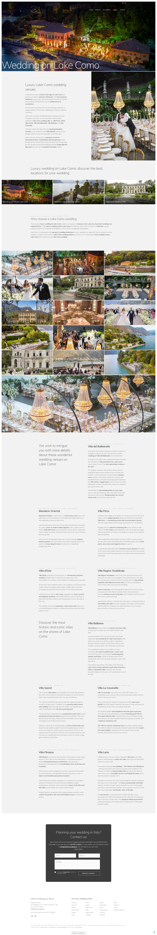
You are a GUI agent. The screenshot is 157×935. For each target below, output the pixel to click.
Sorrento (102, 912)
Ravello (74, 912)
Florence (74, 905)
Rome (87, 902)
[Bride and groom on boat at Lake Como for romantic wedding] (129, 263)
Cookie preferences (62, 927)
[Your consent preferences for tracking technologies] (154, 932)
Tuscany (74, 902)
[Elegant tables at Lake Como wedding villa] (78, 312)
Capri (73, 915)
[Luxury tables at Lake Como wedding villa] (27, 263)
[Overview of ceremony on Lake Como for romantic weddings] (129, 362)
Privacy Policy (66, 872)
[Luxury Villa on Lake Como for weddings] (129, 337)
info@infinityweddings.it (68, 847)
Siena (101, 907)
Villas (115, 902)
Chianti (74, 907)
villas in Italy (37, 99)
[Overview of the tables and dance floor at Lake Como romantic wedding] (129, 288)
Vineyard (116, 905)
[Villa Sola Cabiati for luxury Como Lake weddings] (27, 312)
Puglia (87, 905)
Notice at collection (78, 933)
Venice (102, 902)
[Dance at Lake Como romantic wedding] (78, 337)
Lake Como (89, 907)
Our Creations (106, 10)
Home (91, 10)
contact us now (88, 873)
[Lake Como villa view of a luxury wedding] (27, 362)
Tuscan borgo (104, 910)
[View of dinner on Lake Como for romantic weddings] (78, 263)
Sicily (87, 910)
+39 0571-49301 (76, 844)
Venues (115, 10)
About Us (97, 10)
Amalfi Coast (75, 910)
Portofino (88, 915)
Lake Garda (103, 905)
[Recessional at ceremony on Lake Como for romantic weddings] (129, 312)
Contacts (122, 10)
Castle (116, 907)
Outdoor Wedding (119, 910)
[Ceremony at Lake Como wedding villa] (78, 288)
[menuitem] (91, 9)
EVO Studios (78, 927)
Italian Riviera (89, 912)
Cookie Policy (52, 927)
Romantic (102, 915)
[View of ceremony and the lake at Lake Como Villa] (78, 362)
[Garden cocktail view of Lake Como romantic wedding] (27, 337)
